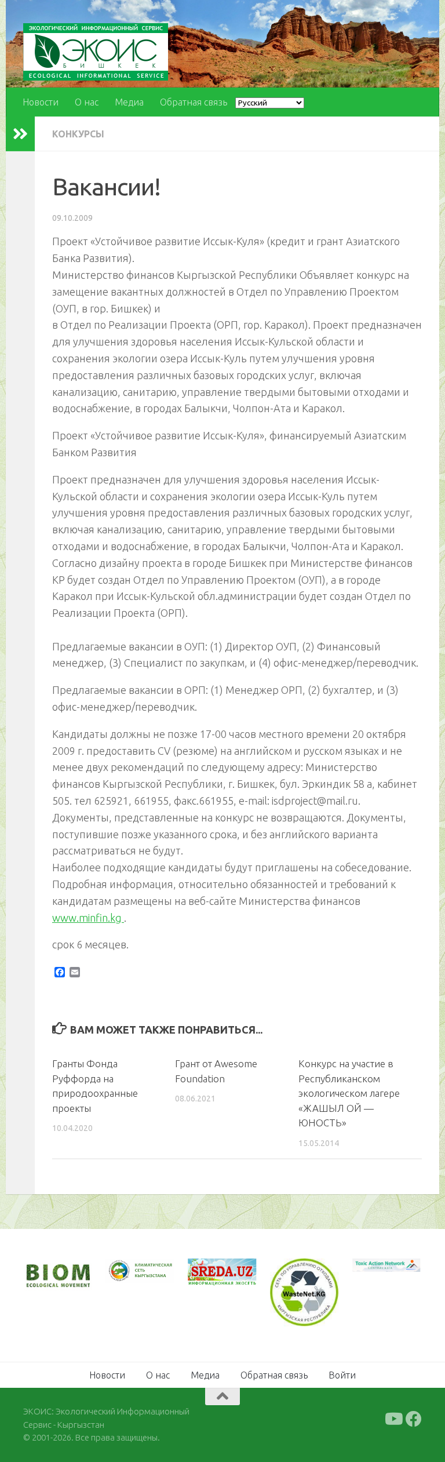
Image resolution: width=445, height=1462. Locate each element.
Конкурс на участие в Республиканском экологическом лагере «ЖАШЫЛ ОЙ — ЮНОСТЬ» (349, 1093)
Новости (41, 102)
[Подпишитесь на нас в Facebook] (414, 1419)
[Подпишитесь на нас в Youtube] (393, 1419)
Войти (342, 1375)
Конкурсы (78, 134)
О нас (87, 102)
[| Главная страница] (95, 52)
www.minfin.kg (88, 917)
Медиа (129, 102)
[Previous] (130, 1270)
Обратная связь (193, 102)
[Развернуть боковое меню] (20, 134)
